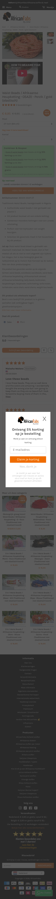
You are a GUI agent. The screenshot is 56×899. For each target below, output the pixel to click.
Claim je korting (28, 459)
